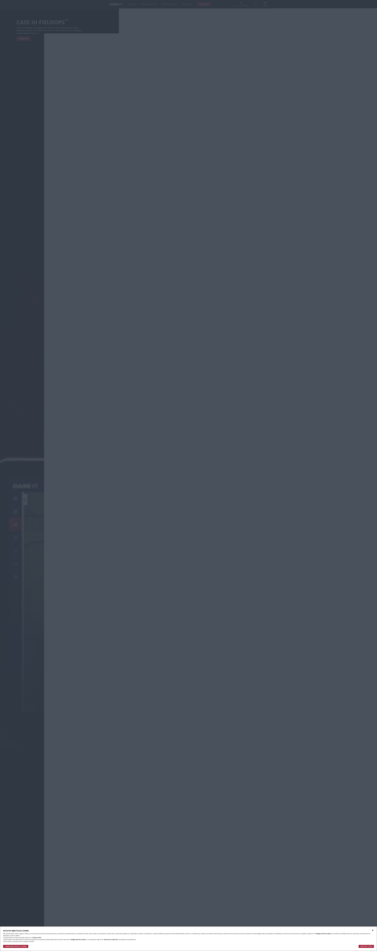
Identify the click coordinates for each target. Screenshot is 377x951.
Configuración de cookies (16, 946)
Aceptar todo (366, 946)
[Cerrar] (373, 930)
